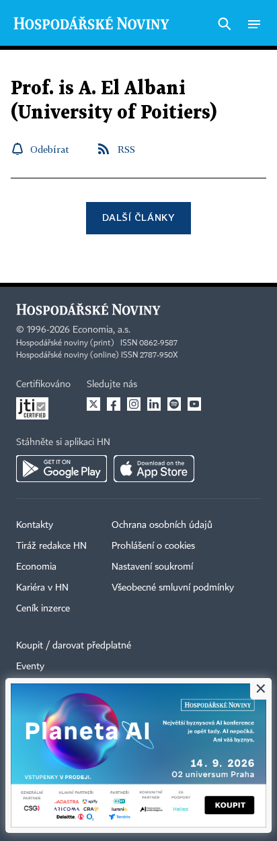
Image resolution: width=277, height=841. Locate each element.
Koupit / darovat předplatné (73, 645)
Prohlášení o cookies (153, 546)
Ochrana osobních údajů (162, 525)
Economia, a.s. (101, 330)
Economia (36, 567)
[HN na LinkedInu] (154, 404)
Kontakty (34, 525)
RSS (126, 149)
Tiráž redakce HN (51, 546)
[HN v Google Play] (61, 468)
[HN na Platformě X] (93, 404)
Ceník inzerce (43, 608)
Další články (138, 217)
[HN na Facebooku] (113, 404)
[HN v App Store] (154, 468)
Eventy (30, 666)
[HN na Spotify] (174, 404)
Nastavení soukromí (152, 567)
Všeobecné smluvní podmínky (173, 588)
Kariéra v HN (42, 588)
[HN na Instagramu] (134, 404)
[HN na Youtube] (194, 404)
